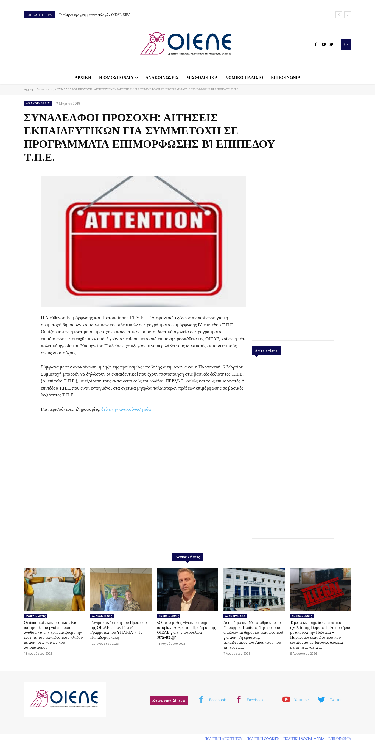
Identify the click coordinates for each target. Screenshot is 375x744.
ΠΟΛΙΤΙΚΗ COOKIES (263, 738)
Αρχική (28, 89)
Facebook (217, 700)
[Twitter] (331, 44)
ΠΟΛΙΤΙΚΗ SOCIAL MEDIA (303, 738)
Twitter (336, 700)
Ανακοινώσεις (45, 89)
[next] (347, 14)
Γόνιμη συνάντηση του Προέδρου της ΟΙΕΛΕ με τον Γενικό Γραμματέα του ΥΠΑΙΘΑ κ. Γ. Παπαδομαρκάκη (118, 630)
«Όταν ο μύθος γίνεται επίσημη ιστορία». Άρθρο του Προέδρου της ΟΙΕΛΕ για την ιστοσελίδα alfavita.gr (186, 630)
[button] (346, 44)
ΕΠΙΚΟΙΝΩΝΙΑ (339, 738)
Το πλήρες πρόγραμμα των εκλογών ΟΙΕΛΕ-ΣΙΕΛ (95, 14)
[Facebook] (316, 44)
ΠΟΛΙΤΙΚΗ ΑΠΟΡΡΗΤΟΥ (223, 738)
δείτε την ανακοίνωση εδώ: (126, 409)
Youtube (301, 700)
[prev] (338, 14)
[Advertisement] (293, 252)
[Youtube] (324, 44)
